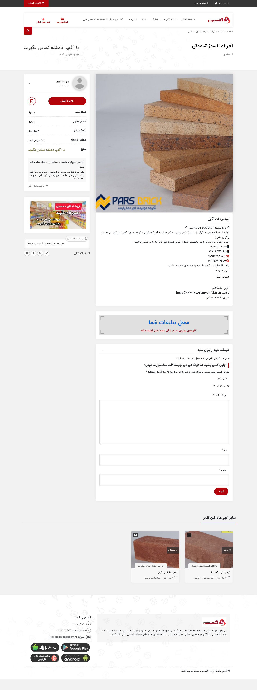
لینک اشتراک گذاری (76, 239)
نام (224, 450)
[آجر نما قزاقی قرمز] (155, 550)
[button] (164, 220)
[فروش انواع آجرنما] (209, 550)
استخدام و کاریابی (202, 578)
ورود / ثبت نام (221, 3)
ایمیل (223, 470)
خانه (231, 31)
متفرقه (214, 31)
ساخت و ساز (151, 578)
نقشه (144, 20)
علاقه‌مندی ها (201, 3)
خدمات (223, 31)
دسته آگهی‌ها (170, 20)
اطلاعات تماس (67, 101)
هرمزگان (171, 550)
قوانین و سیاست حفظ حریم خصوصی (103, 20)
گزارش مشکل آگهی (36, 186)
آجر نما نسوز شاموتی (212, 46)
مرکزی (227, 54)
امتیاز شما (222, 378)
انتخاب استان (35, 3)
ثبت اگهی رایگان (43, 22)
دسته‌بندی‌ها (62, 22)
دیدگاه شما (220, 395)
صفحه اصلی (188, 20)
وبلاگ (155, 20)
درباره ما (132, 20)
